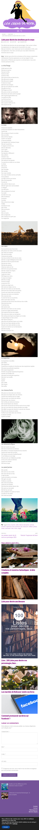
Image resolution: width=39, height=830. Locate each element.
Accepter (6, 827)
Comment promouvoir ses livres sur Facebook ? (15, 717)
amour (9, 525)
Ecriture (10, 34)
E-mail (3, 754)
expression (9, 526)
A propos (35, 806)
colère (17, 525)
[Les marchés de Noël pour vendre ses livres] (19, 678)
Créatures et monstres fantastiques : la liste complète (18, 571)
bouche (13, 525)
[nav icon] (18, 31)
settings (15, 824)
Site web (3, 761)
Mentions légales (33, 812)
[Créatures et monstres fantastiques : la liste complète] (19, 556)
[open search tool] (21, 31)
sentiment (8, 528)
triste (15, 528)
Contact (35, 808)
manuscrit (25, 526)
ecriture (32, 525)
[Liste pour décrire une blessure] (19, 587)
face (13, 526)
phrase (35, 526)
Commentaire (5, 731)
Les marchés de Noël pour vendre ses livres (17, 691)
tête (12, 528)
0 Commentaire (22, 42)
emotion (3, 526)
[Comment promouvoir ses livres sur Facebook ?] (19, 704)
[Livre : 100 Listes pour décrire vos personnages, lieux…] (19, 631)
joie (21, 526)
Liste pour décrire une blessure (13, 601)
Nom (3, 747)
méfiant (31, 526)
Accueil (4, 34)
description (26, 525)
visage (19, 528)
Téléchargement (33, 810)
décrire (21, 525)
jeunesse (17, 526)
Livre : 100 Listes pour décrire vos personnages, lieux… (14, 662)
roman (3, 528)
